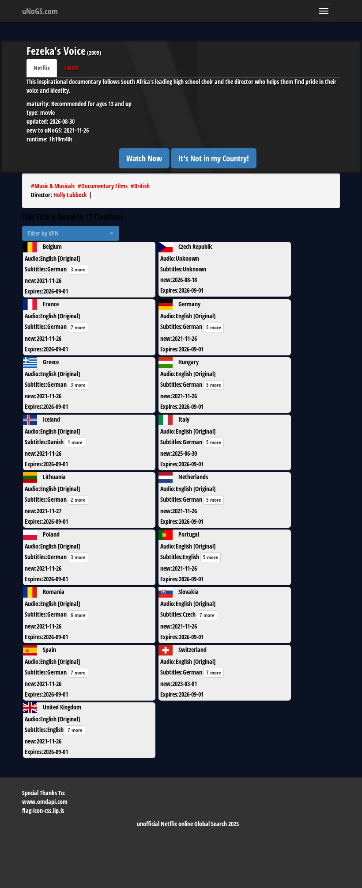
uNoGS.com (40, 11)
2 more (78, 499)
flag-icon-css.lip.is (43, 810)
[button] (70, 233)
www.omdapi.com (45, 801)
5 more (213, 327)
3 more (78, 269)
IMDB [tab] (71, 68)
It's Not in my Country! (213, 158)
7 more (78, 327)
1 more (75, 442)
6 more (78, 615)
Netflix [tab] (42, 68)
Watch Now (144, 158)
